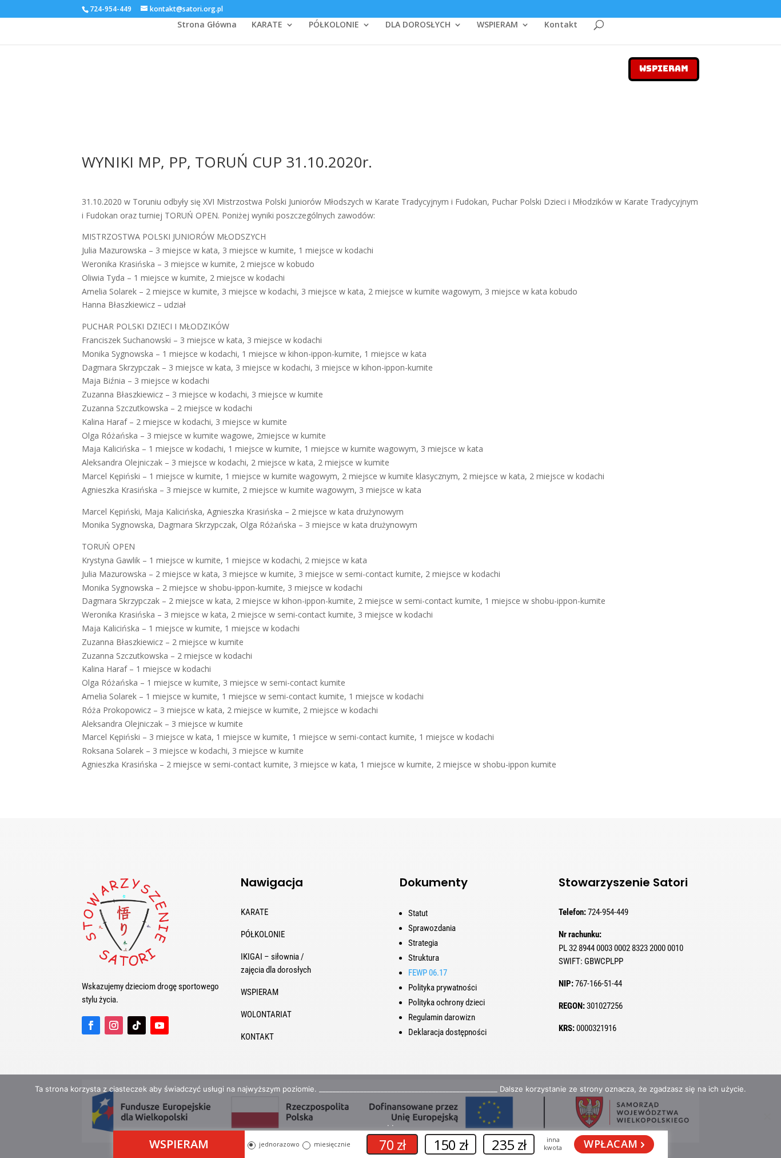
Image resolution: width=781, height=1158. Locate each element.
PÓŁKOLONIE (334, 25)
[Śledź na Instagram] (114, 1025)
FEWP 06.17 (427, 973)
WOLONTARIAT (266, 1014)
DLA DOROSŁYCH (418, 25)
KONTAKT (257, 1037)
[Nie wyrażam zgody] (766, 1116)
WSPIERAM (497, 25)
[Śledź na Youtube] (159, 1025)
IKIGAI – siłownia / (272, 957)
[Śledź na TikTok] (136, 1025)
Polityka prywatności (442, 987)
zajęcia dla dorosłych (276, 970)
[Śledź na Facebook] (91, 1025)
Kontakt (560, 25)
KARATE (267, 25)
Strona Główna (207, 25)
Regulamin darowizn (441, 1017)
